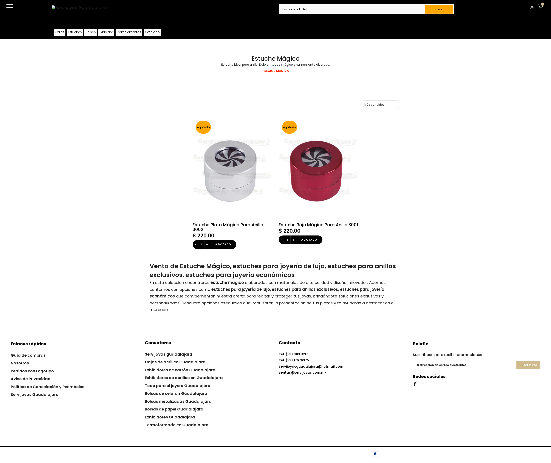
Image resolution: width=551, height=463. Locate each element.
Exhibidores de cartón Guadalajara (180, 370)
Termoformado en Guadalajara (177, 424)
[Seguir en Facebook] (415, 383)
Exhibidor (106, 32)
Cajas (59, 32)
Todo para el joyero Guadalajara (177, 385)
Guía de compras (28, 355)
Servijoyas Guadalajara (35, 394)
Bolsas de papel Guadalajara (174, 409)
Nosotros (20, 363)
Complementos (129, 32)
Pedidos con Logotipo (32, 371)
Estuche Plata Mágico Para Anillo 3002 (228, 227)
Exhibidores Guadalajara (170, 417)
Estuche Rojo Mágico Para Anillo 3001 (318, 225)
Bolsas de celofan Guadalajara (176, 393)
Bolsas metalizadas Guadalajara (178, 401)
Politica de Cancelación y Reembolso (48, 386)
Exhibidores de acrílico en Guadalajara (184, 377)
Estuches (75, 32)
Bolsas (90, 32)
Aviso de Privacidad (31, 378)
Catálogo (152, 32)
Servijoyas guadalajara (168, 354)
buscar (439, 9)
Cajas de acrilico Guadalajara (175, 362)
